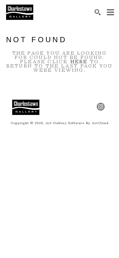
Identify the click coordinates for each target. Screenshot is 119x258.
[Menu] (110, 12)
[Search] (98, 12)
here (79, 61)
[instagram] (101, 107)
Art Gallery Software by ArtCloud (77, 122)
